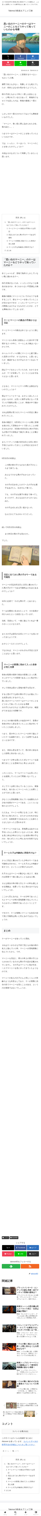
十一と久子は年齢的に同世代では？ (21, 247)
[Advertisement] (20, 186)
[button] (33, 63)
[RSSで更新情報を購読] (30, 1266)
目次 (17, 218)
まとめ (8, 250)
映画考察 (15, 1237)
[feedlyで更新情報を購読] (11, 1266)
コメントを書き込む (20, 1431)
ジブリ (6, 1237)
